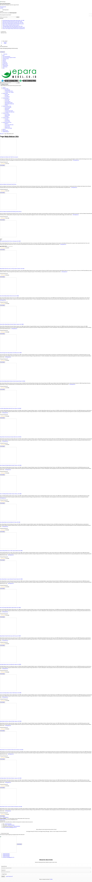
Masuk (3, 876)
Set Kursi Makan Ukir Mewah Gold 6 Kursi (8, 184)
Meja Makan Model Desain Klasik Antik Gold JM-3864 (10, 436)
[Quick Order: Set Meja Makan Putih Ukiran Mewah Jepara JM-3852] (0, 777)
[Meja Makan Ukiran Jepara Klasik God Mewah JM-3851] (8, 796)
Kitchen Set (7, 99)
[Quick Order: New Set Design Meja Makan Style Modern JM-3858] (0, 606)
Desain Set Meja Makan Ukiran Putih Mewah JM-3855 (10, 692)
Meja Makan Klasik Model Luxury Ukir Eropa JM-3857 (10, 636)
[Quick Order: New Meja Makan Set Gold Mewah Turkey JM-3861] (0, 521)
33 (3, 817)
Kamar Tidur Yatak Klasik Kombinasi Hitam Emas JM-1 (13, 23)
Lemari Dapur (7, 101)
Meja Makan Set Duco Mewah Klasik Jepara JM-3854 (10, 721)
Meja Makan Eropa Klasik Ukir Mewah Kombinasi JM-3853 (11, 749)
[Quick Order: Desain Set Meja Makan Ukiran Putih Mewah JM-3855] (0, 691)
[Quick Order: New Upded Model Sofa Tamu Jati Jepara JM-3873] (0, 237)
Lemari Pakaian (8, 107)
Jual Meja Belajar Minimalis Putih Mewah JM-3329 (12, 26)
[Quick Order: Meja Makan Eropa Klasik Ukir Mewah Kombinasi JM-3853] (0, 748)
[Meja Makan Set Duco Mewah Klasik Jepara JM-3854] (8, 711)
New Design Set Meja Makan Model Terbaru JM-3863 (10, 465)
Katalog (4, 61)
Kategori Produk (4, 84)
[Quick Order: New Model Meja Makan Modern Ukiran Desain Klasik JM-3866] (0, 380)
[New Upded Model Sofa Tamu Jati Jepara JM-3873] (8, 228)
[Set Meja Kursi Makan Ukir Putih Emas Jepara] (8, 147)
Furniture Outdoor (6, 117)
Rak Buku (7, 116)
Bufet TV (6, 123)
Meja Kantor (7, 115)
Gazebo (6, 119)
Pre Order (3, 165)
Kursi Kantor (7, 114)
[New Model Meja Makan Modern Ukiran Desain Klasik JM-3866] (8, 371)
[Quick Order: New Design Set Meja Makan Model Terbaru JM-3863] (0, 464)
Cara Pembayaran (6, 56)
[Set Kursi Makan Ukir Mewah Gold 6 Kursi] (8, 174)
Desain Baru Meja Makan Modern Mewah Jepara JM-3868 (12, 324)
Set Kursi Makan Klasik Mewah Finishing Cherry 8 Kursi (10, 211)
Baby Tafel (7, 94)
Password (3, 870)
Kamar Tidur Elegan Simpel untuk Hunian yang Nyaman (14, 28)
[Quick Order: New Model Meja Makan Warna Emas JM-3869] (0, 294)
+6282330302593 (7, 824)
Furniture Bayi (5, 93)
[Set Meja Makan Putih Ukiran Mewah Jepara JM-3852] (8, 768)
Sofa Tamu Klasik (8, 128)
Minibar (6, 105)
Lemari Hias (7, 125)
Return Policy (5, 64)
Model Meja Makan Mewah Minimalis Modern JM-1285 (13, 20)
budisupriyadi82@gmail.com (11, 827)
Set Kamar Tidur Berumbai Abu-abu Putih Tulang (12, 21)
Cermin (4, 87)
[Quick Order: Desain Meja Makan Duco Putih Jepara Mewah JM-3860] (0, 549)
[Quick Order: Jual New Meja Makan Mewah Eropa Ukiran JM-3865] (0, 407)
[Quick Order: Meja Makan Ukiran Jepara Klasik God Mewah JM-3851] (0, 805)
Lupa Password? (9, 876)
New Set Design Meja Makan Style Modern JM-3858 (10, 607)
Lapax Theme (2, 819)
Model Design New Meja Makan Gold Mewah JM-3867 (11, 352)
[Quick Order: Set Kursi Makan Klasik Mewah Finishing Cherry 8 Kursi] (0, 210)
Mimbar (4, 129)
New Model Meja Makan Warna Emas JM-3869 (9, 295)
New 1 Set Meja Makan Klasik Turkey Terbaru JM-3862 (10, 493)
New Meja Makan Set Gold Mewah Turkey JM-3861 (10, 522)
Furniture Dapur (6, 98)
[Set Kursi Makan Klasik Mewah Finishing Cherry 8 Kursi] (8, 201)
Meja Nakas (7, 108)
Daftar (51, 879)
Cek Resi (4, 60)
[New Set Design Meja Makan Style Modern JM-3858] (8, 597)
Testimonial (5, 66)
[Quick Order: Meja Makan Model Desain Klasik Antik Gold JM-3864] (0, 435)
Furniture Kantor (6, 113)
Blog (3, 55)
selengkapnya (76, 160)
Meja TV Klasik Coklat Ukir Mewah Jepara (11, 25)
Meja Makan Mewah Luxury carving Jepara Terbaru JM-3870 (12, 268)
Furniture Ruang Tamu (7, 122)
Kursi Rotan (7, 120)
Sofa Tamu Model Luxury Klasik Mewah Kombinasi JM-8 (14, 27)
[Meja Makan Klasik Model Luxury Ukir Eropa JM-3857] (8, 626)
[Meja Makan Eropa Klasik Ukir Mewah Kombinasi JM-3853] (8, 739)
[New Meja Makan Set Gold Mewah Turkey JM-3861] (8, 512)
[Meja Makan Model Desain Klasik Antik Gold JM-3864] (8, 426)
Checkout (2, 51)
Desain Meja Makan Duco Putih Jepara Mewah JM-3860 (11, 550)
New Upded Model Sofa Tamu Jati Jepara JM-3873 (10, 241)
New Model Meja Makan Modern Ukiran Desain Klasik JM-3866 (12, 381)
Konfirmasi (5, 62)
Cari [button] (18, 82)
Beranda (5, 54)
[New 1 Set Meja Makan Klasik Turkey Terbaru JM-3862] (8, 483)
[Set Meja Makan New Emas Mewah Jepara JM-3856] (8, 654)
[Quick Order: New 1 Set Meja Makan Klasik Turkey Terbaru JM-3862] (0, 492)
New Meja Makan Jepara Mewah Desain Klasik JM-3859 (11, 579)
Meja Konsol (7, 127)
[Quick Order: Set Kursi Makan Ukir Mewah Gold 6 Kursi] (0, 183)
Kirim (18, 17)
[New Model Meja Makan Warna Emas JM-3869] (8, 285)
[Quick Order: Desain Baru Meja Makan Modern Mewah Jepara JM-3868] (0, 323)
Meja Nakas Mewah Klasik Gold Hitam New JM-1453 (13, 22)
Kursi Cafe (7, 100)
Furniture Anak (5, 88)
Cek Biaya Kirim (6, 58)
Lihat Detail (19, 844)
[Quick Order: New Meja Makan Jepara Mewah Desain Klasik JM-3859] (0, 577)
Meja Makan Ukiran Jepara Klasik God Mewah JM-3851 (11, 806)
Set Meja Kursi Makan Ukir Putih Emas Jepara (9, 157)
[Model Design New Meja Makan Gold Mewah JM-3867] (8, 342)
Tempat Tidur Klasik (9, 110)
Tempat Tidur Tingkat (9, 92)
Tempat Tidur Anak (9, 91)
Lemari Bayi (7, 96)
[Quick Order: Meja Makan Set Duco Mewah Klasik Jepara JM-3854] (0, 720)
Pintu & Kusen (5, 130)
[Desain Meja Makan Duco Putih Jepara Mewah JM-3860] (8, 540)
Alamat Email (4, 866)
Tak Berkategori (6, 131)
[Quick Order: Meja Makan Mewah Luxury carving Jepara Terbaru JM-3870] (0, 267)
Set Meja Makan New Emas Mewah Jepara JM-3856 (10, 664)
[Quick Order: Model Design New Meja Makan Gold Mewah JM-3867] (0, 351)
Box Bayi (6, 95)
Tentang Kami (5, 65)
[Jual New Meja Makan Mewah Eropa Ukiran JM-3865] (8, 398)
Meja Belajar (7, 89)
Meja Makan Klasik (8, 102)
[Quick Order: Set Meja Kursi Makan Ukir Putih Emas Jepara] (0, 155)
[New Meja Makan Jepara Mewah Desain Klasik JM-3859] (8, 569)
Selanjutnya (6, 817)
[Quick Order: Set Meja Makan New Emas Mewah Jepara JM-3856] (0, 663)
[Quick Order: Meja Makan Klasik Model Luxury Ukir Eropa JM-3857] (0, 634)
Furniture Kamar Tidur (7, 106)
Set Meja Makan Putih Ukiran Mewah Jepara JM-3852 (10, 778)
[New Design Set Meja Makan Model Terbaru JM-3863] (8, 455)
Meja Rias (7, 109)
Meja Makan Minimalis (9, 103)
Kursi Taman (7, 121)
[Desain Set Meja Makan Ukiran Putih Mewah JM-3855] (8, 682)
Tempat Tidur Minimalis (9, 112)
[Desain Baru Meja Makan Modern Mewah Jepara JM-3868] (8, 314)
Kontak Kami (5, 63)
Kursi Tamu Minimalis (9, 124)
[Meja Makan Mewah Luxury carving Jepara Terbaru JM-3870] (8, 258)
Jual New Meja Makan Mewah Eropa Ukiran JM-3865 (10, 408)
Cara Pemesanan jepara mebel (9, 57)
